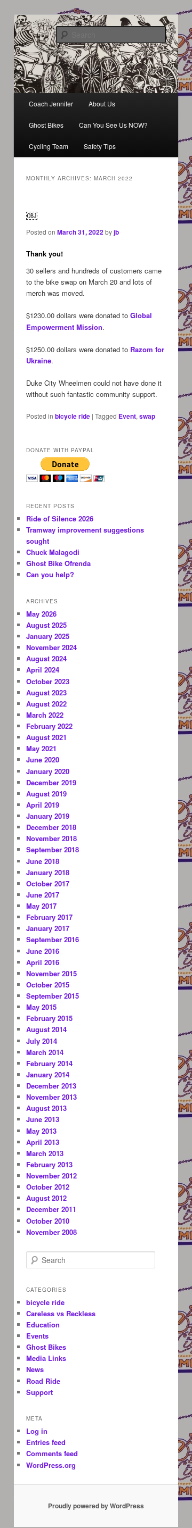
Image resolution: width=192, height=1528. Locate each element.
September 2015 (52, 996)
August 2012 (46, 1198)
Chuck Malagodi (52, 552)
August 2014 (46, 1029)
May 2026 (41, 614)
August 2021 (46, 737)
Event (127, 416)
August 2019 (46, 793)
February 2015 (49, 1018)
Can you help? (50, 574)
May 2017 (41, 906)
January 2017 (47, 928)
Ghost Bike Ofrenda (58, 563)
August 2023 (46, 692)
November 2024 (51, 647)
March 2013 (44, 1153)
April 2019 (42, 805)
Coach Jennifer (51, 103)
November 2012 (51, 1175)
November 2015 (51, 973)
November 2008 (51, 1232)
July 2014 (41, 1041)
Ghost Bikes (46, 124)
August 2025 (46, 625)
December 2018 (51, 827)
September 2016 (52, 939)
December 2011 (51, 1209)
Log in (36, 1431)
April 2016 (42, 962)
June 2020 (42, 759)
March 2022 (44, 715)
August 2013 (46, 1108)
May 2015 (41, 1007)
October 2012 (47, 1187)
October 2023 (47, 681)
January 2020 (47, 771)
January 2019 (47, 816)
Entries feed (46, 1442)
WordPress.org (51, 1465)
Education (43, 1324)
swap (147, 416)
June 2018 (42, 861)
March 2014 (44, 1052)
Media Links (46, 1358)
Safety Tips (100, 146)
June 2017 (42, 895)
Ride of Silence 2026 (59, 518)
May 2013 (41, 1131)
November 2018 (51, 838)
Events (37, 1336)
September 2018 (52, 849)
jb (116, 232)
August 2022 (46, 704)
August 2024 (46, 658)
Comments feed (52, 1453)
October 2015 (47, 984)
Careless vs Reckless (60, 1313)
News (35, 1369)
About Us (102, 103)
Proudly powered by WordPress (96, 1505)
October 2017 (47, 883)
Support (39, 1392)
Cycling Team (48, 146)
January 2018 (47, 872)
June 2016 (42, 951)
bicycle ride (72, 416)
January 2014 (47, 1074)
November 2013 (51, 1097)
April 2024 (42, 670)
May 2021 (41, 748)
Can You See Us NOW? (113, 124)
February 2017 (49, 917)
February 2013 (49, 1164)
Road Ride (43, 1381)
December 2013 (51, 1086)
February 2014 (49, 1063)
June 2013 (42, 1119)
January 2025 (47, 636)
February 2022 (49, 726)
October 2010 (47, 1221)
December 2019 (51, 782)
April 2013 (42, 1142)
